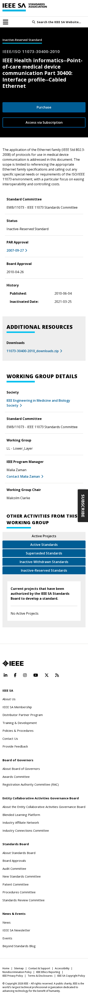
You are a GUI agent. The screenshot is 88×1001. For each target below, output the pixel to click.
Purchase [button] (44, 107)
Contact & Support (39, 968)
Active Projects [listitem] (44, 536)
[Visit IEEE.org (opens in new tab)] (13, 663)
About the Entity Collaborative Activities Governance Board (43, 807)
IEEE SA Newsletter (16, 930)
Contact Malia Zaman (23, 476)
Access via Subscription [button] (44, 122)
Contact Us (10, 738)
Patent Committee (15, 884)
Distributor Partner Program (22, 715)
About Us (9, 699)
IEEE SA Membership (17, 707)
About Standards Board (18, 853)
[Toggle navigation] (5, 22)
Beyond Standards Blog (19, 946)
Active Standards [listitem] (44, 544)
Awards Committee (16, 777)
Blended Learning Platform (21, 815)
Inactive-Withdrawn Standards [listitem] (44, 562)
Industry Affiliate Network (20, 822)
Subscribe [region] (83, 505)
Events (7, 938)
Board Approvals (14, 860)
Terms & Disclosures (40, 975)
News (6, 922)
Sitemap (19, 968)
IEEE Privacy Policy (12, 975)
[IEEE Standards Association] (24, 7)
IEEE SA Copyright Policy (71, 975)
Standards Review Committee (23, 900)
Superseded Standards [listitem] (44, 553)
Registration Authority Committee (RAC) (30, 784)
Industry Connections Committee (25, 830)
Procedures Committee (19, 892)
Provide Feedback (15, 746)
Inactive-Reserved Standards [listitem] (44, 570)
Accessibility (62, 968)
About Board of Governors (21, 769)
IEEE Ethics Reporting (48, 972)
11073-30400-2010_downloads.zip (33, 351)
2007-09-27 (15, 250)
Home (5, 968)
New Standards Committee (21, 876)
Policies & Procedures (18, 730)
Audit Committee (14, 868)
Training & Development (19, 723)
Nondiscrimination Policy (17, 972)
